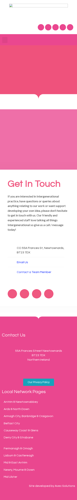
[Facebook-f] (12, 293)
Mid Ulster (10, 476)
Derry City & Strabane (18, 437)
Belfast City (12, 423)
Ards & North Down (16, 409)
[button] (4, 40)
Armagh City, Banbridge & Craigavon (28, 416)
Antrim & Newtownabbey (21, 401)
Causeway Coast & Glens (21, 430)
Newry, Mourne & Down (19, 469)
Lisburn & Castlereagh (19, 455)
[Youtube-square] (59, 370)
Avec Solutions (65, 485)
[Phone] (18, 370)
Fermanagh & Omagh (18, 448)
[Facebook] (41, 27)
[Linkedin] (70, 27)
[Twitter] (48, 27)
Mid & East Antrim (15, 462)
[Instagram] (55, 27)
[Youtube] (63, 27)
